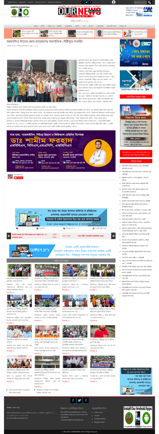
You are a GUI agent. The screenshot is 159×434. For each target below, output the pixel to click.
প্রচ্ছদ (36, 25)
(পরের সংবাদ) (82, 236)
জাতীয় (42, 25)
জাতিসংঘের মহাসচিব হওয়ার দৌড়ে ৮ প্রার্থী (133, 219)
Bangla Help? (40, 2)
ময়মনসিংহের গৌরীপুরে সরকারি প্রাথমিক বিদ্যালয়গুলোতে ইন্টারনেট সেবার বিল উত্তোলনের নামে (47, 381)
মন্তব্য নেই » (70, 228)
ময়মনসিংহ (42, 228)
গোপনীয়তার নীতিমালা (100, 419)
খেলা (84, 25)
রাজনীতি (59, 25)
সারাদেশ (50, 25)
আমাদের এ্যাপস (98, 412)
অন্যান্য (121, 25)
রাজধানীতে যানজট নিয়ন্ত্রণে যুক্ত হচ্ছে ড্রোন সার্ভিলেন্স (137, 266)
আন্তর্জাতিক (68, 25)
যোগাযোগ (30, 2)
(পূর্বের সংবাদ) (34, 235)
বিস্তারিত (9, 292)
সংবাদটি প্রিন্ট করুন (100, 228)
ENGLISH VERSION (54, 2)
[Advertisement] (61, 52)
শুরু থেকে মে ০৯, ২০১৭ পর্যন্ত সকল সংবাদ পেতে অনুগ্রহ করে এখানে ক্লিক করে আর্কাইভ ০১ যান (136, 153)
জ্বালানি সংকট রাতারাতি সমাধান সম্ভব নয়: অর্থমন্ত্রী (136, 201)
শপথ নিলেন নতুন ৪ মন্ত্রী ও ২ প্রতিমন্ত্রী (133, 257)
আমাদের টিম (22, 2)
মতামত (77, 25)
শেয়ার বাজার (99, 25)
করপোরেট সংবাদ (111, 25)
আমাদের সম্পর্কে (12, 2)
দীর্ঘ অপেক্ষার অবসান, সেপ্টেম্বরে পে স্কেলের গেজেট (136, 210)
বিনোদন (91, 25)
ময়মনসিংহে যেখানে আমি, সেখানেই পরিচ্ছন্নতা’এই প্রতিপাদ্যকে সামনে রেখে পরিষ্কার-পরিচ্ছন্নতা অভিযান (19, 287)
